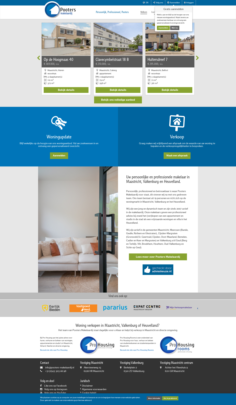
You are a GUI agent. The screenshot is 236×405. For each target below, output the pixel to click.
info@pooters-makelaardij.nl (59, 367)
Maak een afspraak (177, 155)
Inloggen (190, 3)
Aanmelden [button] (175, 3)
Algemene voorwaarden (94, 389)
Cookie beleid (89, 393)
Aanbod (154, 12)
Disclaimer (87, 385)
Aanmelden (59, 155)
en (146, 3)
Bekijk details (66, 90)
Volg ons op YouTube (55, 393)
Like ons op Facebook (55, 385)
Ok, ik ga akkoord (170, 398)
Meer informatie (154, 398)
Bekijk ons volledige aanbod (118, 99)
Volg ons (159, 3)
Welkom (143, 12)
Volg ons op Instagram (55, 389)
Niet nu (175, 28)
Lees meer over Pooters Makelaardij (158, 257)
